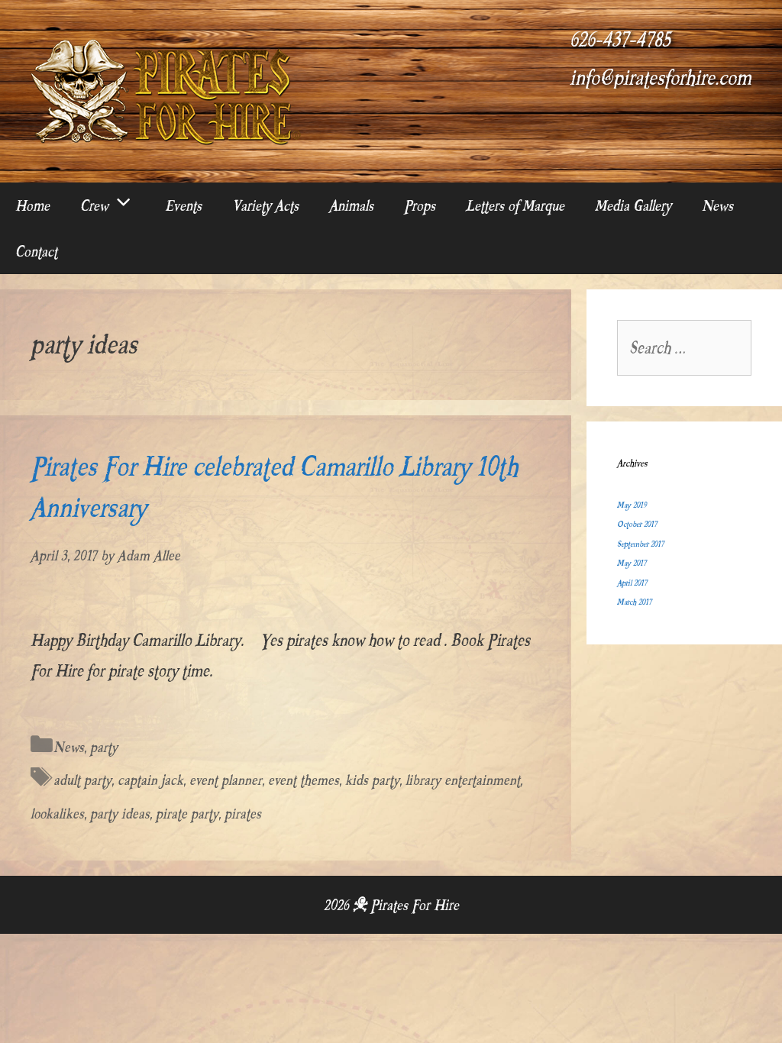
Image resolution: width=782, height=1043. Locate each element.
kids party (372, 780)
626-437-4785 (620, 40)
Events (183, 205)
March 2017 (634, 602)
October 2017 (637, 524)
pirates (243, 813)
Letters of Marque (515, 205)
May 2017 (631, 563)
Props (419, 205)
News (717, 205)
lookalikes (57, 813)
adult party (82, 780)
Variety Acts (265, 205)
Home (32, 205)
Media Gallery (633, 205)
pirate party (187, 813)
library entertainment (463, 780)
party (104, 747)
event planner (225, 780)
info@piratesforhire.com (660, 78)
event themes (303, 780)
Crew (94, 205)
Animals (351, 205)
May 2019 (631, 505)
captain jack (150, 780)
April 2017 (632, 582)
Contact (36, 251)
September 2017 (640, 544)
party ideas (120, 813)
